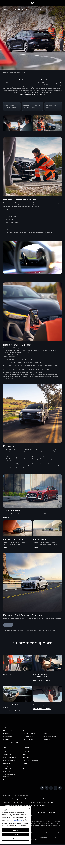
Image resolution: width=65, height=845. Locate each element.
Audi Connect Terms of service (39, 799)
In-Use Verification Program (11, 771)
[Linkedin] (60, 788)
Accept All (15, 830)
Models (5, 725)
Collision (5, 779)
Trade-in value (47, 728)
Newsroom (44, 812)
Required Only (16, 834)
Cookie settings (7, 805)
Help (24, 754)
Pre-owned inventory (29, 733)
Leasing (45, 730)
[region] (15, 825)
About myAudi (7, 754)
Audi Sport (6, 728)
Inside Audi (6, 739)
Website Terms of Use (9, 799)
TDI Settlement (41, 805)
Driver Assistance (28, 771)
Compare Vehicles (28, 739)
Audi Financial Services (9, 757)
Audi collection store (9, 760)
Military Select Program (49, 736)
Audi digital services (8, 766)
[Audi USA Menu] (4, 3)
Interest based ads (18, 805)
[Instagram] (51, 788)
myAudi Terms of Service (23, 799)
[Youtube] (55, 788)
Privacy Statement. (18, 820)
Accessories (6, 763)
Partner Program (47, 739)
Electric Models (7, 736)
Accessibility (52, 812)
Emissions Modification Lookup (32, 760)
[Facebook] (42, 788)
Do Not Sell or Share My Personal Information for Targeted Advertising (33, 802)
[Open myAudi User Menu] (60, 3)
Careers (38, 812)
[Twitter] (47, 788)
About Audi (26, 757)
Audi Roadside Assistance (10, 769)
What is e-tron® (7, 730)
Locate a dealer (27, 728)
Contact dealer (47, 725)
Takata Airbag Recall (30, 805)
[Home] (32, 3)
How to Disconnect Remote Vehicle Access (38, 809)
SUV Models (6, 733)
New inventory (27, 730)
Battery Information (28, 766)
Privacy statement (8, 802)
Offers (25, 725)
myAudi (5, 751)
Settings (15, 838)
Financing (45, 733)
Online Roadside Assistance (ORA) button (30, 94)
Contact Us (26, 751)
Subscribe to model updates (11, 742)
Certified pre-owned (28, 736)
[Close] (29, 808)
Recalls (25, 763)
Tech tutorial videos (28, 769)
